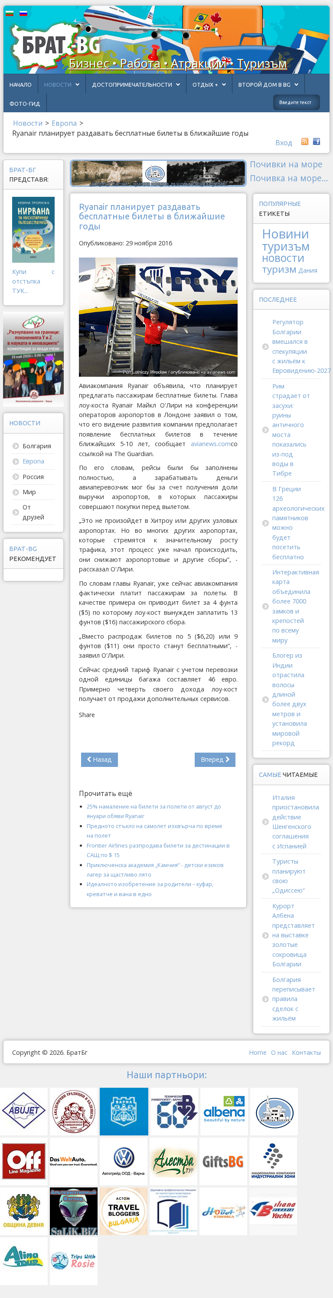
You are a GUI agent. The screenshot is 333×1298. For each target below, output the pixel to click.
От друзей (33, 512)
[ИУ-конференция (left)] (33, 358)
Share (87, 715)
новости (283, 258)
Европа (33, 461)
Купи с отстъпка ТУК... (33, 281)
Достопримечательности (132, 85)
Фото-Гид (25, 104)
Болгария (37, 446)
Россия (33, 477)
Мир (29, 492)
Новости (58, 85)
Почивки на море (286, 164)
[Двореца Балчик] (158, 172)
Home (258, 1052)
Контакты (306, 1052)
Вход (283, 142)
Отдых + (205, 85)
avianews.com (211, 444)
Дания (307, 270)
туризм (279, 269)
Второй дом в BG (264, 85)
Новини (285, 233)
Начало (21, 85)
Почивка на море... (289, 178)
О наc (279, 1052)
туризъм (286, 246)
